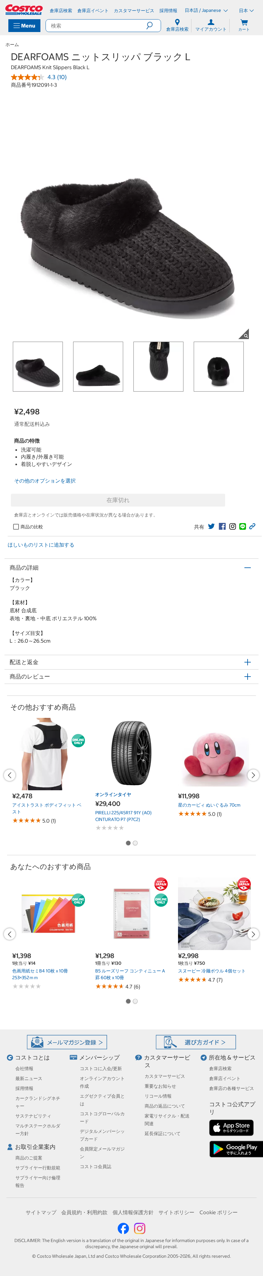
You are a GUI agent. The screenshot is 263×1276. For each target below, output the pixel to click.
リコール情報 (158, 1096)
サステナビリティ (33, 1116)
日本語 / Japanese (203, 10)
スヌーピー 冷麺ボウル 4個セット (212, 971)
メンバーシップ (99, 1057)
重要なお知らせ (160, 1086)
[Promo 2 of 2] (135, 843)
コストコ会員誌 (95, 1166)
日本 (243, 10)
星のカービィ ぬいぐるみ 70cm (209, 805)
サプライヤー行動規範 (37, 1168)
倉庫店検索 (220, 1068)
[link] (211, 526)
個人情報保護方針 (133, 1212)
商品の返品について (165, 1106)
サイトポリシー (176, 1212)
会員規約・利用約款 (84, 1212)
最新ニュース (28, 1078)
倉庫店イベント (225, 1078)
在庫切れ (118, 500)
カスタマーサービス (165, 1076)
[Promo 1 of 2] (128, 843)
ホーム (12, 44)
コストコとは (32, 1057)
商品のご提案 (28, 1158)
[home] (24, 9)
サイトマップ (41, 1212)
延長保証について (163, 1133)
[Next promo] (253, 775)
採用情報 (24, 1088)
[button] (153, 26)
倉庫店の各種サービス (231, 1088)
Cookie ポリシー (218, 1212)
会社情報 (24, 1068)
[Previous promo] (10, 775)
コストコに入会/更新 (101, 1068)
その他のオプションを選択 (45, 480)
